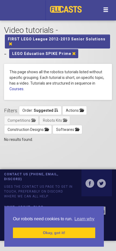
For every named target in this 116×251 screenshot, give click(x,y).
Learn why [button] (84, 219)
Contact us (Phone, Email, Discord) (31, 176)
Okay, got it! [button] (54, 233)
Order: (37, 110)
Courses (16, 89)
